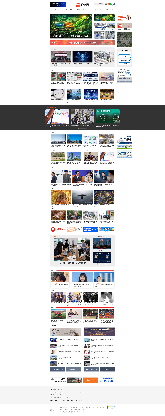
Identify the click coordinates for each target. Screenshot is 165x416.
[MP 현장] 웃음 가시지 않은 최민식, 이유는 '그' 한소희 (58, 303)
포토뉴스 (57, 237)
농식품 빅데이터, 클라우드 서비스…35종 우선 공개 (89, 146)
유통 (86, 87)
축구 (58, 397)
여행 (67, 397)
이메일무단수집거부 (84, 406)
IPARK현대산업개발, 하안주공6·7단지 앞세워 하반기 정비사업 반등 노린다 (74, 222)
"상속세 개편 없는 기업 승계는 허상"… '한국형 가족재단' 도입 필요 (61, 64)
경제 (60, 10)
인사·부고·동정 (89, 369)
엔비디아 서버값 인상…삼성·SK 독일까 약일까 (70, 36)
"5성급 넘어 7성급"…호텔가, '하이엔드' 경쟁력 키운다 (69, 363)
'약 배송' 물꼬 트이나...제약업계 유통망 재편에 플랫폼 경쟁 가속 (57, 83)
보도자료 (106, 369)
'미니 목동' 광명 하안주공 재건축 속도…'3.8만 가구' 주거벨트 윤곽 (103, 64)
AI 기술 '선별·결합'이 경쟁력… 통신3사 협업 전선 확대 (82, 64)
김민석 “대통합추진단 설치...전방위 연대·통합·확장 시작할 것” (82, 185)
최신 (54, 394)
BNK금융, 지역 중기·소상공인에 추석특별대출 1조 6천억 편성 (73, 163)
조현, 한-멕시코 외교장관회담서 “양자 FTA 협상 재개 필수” (68, 340)
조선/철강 (61, 392)
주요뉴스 (54, 49)
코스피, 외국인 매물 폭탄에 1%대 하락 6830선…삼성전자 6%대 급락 (107, 126)
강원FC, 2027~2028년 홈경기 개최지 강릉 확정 (58, 320)
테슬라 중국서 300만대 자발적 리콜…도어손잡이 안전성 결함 (82, 205)
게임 (84, 392)
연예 (100, 10)
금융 (54, 150)
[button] (118, 117)
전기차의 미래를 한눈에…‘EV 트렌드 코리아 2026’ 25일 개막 (58, 146)
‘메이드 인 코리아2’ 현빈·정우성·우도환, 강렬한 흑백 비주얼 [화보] (90, 303)
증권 (86, 150)
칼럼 (84, 10)
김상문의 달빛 (102, 237)
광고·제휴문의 (69, 406)
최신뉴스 (54, 325)
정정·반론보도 (72, 369)
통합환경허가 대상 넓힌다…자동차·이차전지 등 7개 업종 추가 (107, 146)
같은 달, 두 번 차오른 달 (102, 264)
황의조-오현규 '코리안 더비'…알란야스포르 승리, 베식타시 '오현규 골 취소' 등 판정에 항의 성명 (107, 321)
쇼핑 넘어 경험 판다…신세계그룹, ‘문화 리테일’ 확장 (107, 100)
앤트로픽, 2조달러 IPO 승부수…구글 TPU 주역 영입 (58, 100)
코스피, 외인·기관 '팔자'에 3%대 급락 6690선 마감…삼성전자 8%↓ (57, 126)
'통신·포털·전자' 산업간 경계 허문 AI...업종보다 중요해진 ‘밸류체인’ (74, 101)
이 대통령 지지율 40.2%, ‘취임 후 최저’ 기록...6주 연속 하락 (103, 185)
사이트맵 (80, 400)
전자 (80, 392)
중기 (77, 392)
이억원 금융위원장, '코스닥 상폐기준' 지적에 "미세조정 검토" (90, 163)
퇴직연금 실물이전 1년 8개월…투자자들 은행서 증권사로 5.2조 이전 (102, 352)
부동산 (71, 10)
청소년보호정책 (76, 406)
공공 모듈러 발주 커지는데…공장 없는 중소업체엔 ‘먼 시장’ (58, 222)
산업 (66, 10)
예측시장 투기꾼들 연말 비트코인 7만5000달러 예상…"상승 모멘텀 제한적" (61, 205)
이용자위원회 (56, 369)
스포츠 (106, 10)
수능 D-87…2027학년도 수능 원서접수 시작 (72, 263)
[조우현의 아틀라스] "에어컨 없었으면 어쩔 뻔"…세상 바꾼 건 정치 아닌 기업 (82, 285)
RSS (76, 400)
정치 (89, 10)
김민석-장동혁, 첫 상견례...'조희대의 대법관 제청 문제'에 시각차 (102, 346)
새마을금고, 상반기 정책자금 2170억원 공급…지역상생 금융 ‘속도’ (69, 358)
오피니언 (54, 270)
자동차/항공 (55, 392)
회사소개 (60, 406)
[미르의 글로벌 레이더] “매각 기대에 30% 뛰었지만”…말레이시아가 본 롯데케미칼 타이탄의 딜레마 (74, 84)
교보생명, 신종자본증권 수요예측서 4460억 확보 (58, 163)
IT (53, 87)
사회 (95, 10)
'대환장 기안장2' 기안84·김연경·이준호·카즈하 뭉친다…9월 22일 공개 (74, 304)
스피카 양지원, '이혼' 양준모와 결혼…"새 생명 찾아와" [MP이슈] (106, 303)
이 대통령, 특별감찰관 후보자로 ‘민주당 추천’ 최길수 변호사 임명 (68, 352)
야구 (61, 397)
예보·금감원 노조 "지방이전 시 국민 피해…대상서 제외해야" (69, 346)
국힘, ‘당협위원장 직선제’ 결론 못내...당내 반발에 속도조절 (61, 185)
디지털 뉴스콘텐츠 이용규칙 (94, 406)
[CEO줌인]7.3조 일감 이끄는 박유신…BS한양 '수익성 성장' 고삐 (103, 285)
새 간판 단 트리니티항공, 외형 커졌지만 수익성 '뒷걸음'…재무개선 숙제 (106, 84)
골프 (64, 397)
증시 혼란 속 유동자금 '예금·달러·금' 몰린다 (80, 125)
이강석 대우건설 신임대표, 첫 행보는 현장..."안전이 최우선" (107, 222)
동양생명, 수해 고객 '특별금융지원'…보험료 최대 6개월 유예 (102, 340)
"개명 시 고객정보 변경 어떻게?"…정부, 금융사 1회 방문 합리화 (103, 358)
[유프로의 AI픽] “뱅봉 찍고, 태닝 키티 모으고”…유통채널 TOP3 (91, 100)
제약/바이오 (73, 392)
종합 (55, 397)
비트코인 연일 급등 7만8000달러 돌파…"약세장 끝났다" (103, 205)
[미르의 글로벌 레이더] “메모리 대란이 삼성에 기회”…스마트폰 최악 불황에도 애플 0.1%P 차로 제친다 (90, 84)
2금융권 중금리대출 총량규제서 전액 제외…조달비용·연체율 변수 (103, 364)
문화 (112, 10)
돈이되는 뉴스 (52, 107)
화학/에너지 (67, 392)
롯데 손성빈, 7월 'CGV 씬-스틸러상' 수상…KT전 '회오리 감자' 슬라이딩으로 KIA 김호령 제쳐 (74, 321)
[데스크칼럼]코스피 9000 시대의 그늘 (60, 284)
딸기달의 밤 (101, 250)
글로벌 (78, 10)
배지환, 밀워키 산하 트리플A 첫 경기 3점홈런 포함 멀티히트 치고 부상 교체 (90, 321)
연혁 (64, 406)
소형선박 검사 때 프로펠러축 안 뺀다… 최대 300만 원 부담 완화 (74, 146)
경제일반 (55, 389)
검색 (106, 3)
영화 (57, 394)
